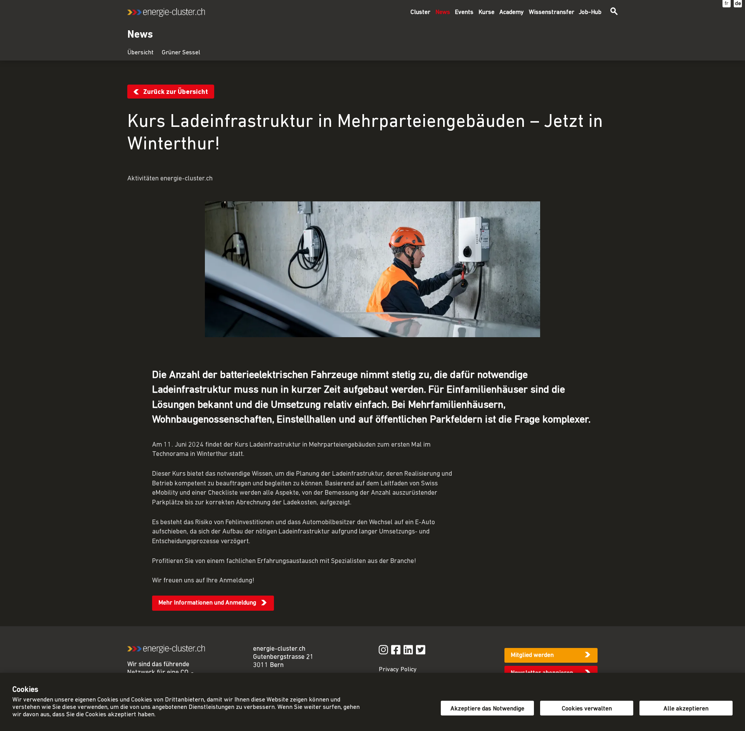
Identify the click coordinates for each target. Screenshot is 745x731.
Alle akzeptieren (686, 709)
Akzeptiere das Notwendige (487, 709)
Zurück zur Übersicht (175, 92)
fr (726, 4)
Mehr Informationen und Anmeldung (207, 603)
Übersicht (140, 53)
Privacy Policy (398, 670)
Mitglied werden (532, 655)
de (738, 4)
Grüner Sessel (181, 53)
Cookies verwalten (587, 709)
